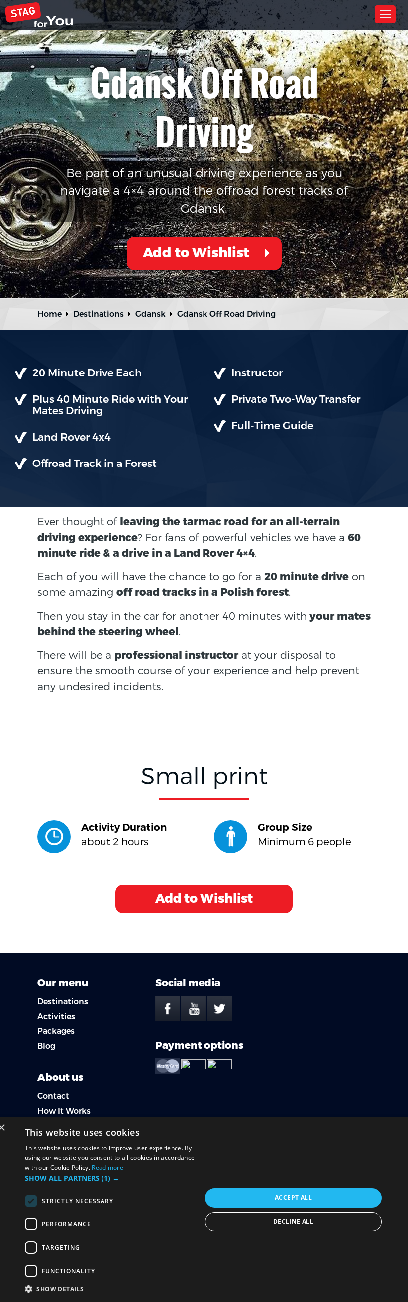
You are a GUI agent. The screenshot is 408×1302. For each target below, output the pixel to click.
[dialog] (204, 1209)
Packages (56, 1031)
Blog (46, 1046)
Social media (187, 983)
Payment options (199, 1045)
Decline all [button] (293, 1221)
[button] (113, 1178)
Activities (56, 1016)
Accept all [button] (293, 1197)
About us (60, 1077)
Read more (107, 1167)
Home (49, 314)
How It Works (64, 1111)
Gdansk (150, 314)
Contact (53, 1096)
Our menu (62, 983)
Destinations (98, 314)
